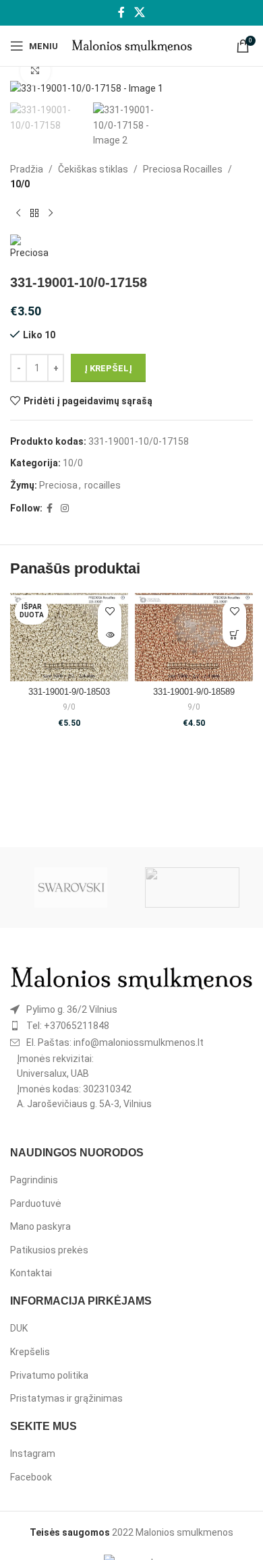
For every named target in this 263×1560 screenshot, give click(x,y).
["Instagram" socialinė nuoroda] (65, 508)
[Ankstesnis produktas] (18, 213)
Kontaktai (31, 1273)
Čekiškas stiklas (93, 169)
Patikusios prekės (49, 1250)
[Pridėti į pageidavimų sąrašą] (109, 611)
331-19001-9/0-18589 (194, 692)
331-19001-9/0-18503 (69, 692)
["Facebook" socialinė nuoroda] (121, 12)
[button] (234, 635)
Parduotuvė (35, 1203)
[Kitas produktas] (50, 213)
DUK (19, 1328)
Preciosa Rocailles (183, 169)
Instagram (32, 1453)
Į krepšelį (108, 368)
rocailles (102, 485)
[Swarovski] (71, 887)
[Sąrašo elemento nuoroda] (131, 1009)
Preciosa (58, 485)
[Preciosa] (192, 887)
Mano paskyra (40, 1226)
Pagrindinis (34, 1180)
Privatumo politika (49, 1375)
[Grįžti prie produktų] (34, 213)
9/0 (69, 707)
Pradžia (26, 169)
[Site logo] (131, 45)
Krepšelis (30, 1351)
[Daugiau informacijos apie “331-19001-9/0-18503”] (109, 635)
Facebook (31, 1477)
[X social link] (139, 12)
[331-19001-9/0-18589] (194, 637)
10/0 (20, 184)
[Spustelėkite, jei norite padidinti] (35, 71)
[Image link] (131, 977)
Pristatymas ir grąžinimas (66, 1398)
